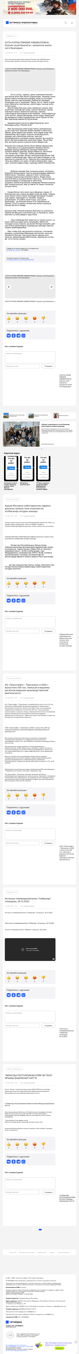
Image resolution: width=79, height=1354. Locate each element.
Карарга (59, 1348)
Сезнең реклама (14, 678)
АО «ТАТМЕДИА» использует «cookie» (18, 1346)
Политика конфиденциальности (16, 1350)
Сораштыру (42, 1252)
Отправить (49, 366)
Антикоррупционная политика (16, 1345)
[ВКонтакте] (9, 336)
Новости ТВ (12, 892)
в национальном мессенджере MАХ (20, 260)
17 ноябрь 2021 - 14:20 (11, 1082)
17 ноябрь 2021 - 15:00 (11, 516)
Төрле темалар (63, 1252)
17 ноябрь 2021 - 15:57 (11, 52)
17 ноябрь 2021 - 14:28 (11, 906)
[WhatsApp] (23, 336)
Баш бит (13, 1252)
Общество (11, 36)
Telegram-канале (14, 250)
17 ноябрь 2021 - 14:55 (11, 697)
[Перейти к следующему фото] (51, 287)
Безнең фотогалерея (27, 1252)
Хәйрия (52, 1252)
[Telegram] (18, 336)
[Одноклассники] (14, 336)
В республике (12, 499)
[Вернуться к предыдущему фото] (9, 287)
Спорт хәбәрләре (14, 1069)
